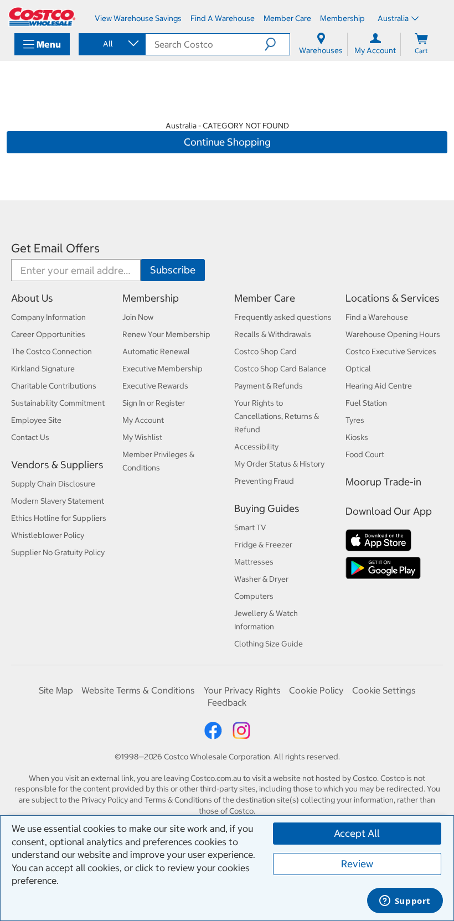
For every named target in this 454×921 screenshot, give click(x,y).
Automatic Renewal (156, 351)
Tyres (354, 420)
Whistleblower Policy (47, 535)
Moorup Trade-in (383, 481)
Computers (254, 596)
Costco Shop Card (265, 351)
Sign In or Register (153, 403)
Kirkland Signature (43, 369)
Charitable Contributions (53, 386)
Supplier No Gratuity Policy (58, 552)
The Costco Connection (51, 351)
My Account (143, 420)
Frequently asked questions (283, 317)
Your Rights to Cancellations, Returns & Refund (276, 416)
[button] (277, 44)
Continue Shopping (227, 142)
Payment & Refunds (268, 386)
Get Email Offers (55, 248)
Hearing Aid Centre (378, 386)
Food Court (364, 454)
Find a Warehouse (376, 317)
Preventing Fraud (264, 481)
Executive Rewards (155, 386)
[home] (42, 17)
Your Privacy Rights (242, 690)
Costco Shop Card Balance (280, 369)
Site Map (56, 690)
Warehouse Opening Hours (392, 334)
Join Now (137, 317)
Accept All (357, 833)
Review (357, 863)
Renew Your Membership (166, 334)
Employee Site (36, 420)
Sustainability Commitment (58, 403)
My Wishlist (142, 437)
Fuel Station (366, 403)
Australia (393, 18)
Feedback (227, 702)
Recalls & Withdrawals (272, 334)
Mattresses (254, 562)
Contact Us (30, 437)
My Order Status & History (279, 464)
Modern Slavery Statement (57, 501)
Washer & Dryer (261, 579)
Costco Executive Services (390, 351)
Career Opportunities (48, 334)
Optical (358, 369)
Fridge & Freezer (263, 545)
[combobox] (111, 44)
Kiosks (356, 437)
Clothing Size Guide (268, 644)
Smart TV (250, 527)
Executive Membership (162, 369)
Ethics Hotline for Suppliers (58, 518)
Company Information (48, 317)
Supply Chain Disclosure (53, 484)
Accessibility (256, 447)
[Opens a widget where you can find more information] (405, 901)
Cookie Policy (316, 690)
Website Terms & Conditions (138, 690)
